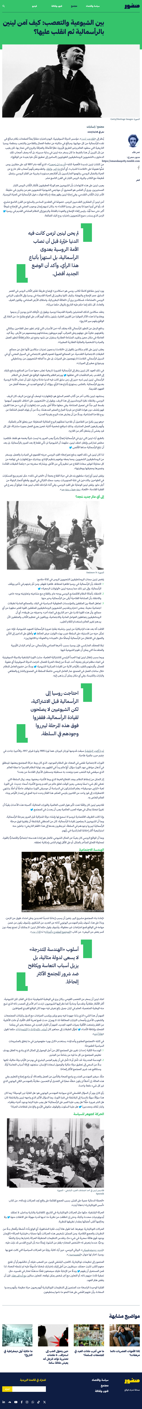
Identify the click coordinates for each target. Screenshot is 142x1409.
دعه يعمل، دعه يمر (70, 489)
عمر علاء (136, 152)
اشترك (7, 1389)
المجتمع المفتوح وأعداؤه (57, 931)
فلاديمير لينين (88, 138)
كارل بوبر (36, 931)
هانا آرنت (98, 1033)
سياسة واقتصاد (93, 6)
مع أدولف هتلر (19, 1275)
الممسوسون (74, 1254)
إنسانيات (91, 126)
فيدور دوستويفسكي (93, 1250)
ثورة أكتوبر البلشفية (94, 751)
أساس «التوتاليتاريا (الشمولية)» (31, 1029)
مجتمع (74, 6)
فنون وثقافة (56, 6)
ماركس (56, 169)
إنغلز (48, 169)
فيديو (34, 6)
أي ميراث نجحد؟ (57, 164)
